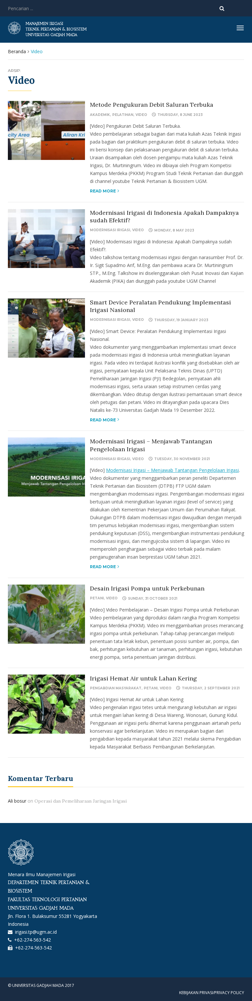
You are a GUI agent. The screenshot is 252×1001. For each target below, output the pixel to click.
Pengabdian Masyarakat (115, 688)
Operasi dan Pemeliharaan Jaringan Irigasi (80, 801)
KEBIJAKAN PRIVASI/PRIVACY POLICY (211, 992)
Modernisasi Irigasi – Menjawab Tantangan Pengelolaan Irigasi (172, 470)
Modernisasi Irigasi (110, 230)
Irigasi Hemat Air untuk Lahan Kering (143, 678)
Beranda (17, 51)
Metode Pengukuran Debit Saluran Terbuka (151, 104)
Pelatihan (122, 115)
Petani (97, 598)
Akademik (100, 115)
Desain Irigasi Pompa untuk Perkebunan (147, 588)
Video (141, 115)
